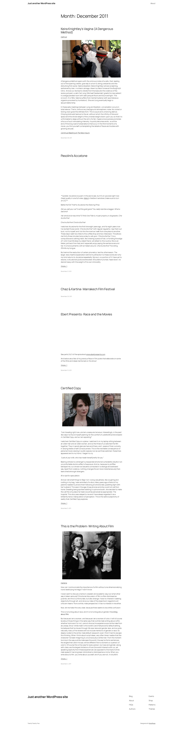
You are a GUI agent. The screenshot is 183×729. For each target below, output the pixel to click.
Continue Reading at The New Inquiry (75, 133)
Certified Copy (71, 388)
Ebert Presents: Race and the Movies (86, 314)
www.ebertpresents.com (95, 354)
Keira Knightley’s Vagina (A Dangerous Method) (87, 30)
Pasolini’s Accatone (74, 155)
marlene (64, 583)
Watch (86, 198)
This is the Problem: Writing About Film (87, 526)
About (152, 3)
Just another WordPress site (41, 3)
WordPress (152, 723)
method (64, 37)
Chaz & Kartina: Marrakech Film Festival (88, 289)
